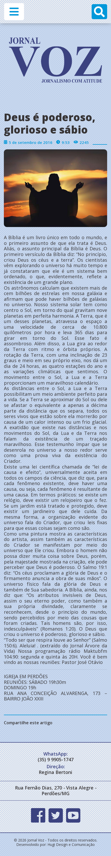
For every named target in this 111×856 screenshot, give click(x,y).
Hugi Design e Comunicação (71, 844)
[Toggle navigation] (14, 11)
